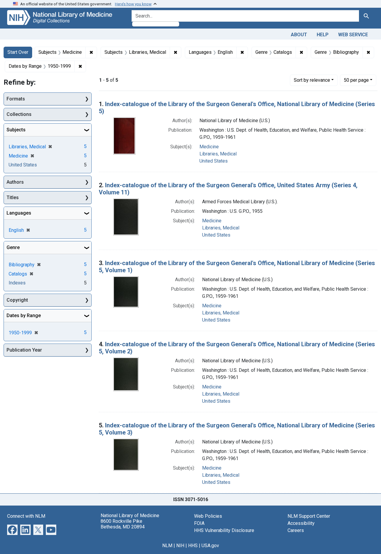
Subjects (16, 130)
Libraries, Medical (218, 154)
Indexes (17, 283)
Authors (15, 182)
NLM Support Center (309, 516)
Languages (19, 213)
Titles (13, 197)
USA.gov (210, 545)
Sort (312, 80)
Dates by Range (24, 315)
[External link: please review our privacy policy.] (12, 529)
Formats (16, 99)
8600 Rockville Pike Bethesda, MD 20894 (123, 524)
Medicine (209, 146)
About (299, 34)
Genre (13, 247)
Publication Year (24, 350)
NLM (167, 545)
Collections (19, 114)
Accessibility (301, 523)
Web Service (353, 34)
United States (213, 161)
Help (323, 34)
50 (356, 80)
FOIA (199, 523)
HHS (193, 545)
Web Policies (208, 516)
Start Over (17, 52)
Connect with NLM (26, 516)
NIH (180, 545)
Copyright (17, 300)
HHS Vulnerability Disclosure (224, 530)
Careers (296, 530)
